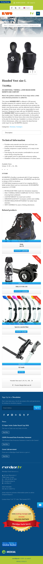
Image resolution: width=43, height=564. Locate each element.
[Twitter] (16, 8)
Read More (5, 432)
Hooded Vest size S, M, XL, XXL (20, 380)
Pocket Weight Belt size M (22, 385)
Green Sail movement (9, 449)
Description (8, 132)
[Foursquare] (28, 415)
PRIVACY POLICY (21, 561)
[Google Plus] (20, 8)
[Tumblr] (24, 415)
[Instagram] (12, 415)
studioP (29, 558)
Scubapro (19, 127)
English (28, 8)
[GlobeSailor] (9, 544)
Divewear (13, 127)
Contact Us (32, 2)
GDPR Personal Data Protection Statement (16, 437)
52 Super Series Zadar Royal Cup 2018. (15, 425)
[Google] (20, 415)
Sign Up (37, 408)
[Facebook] (12, 8)
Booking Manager (5, 2)
